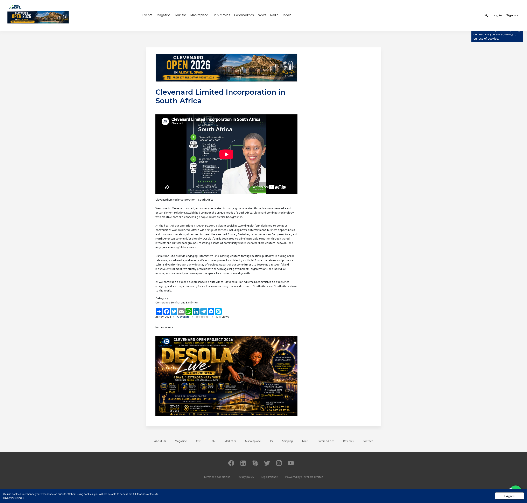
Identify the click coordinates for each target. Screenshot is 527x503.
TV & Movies (221, 15)
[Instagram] (278, 465)
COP (198, 441)
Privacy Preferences (13, 498)
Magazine (163, 15)
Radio (274, 15)
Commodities (244, 15)
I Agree (509, 496)
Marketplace (199, 15)
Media (286, 15)
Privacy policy (245, 477)
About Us (160, 441)
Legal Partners (269, 477)
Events (147, 15)
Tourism (180, 15)
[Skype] (255, 465)
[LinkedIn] (243, 465)
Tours (305, 441)
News (262, 15)
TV (271, 441)
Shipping (287, 441)
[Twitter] (267, 465)
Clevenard (183, 317)
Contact (368, 441)
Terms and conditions (217, 477)
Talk (212, 441)
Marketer (230, 441)
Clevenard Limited (312, 477)
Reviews (348, 441)
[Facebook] (231, 465)
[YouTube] (290, 465)
